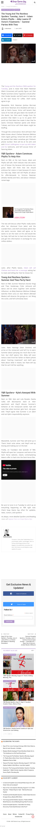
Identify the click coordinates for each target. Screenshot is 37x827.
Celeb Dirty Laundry (10, 778)
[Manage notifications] (33, 816)
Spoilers (17, 9)
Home (5, 814)
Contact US (21, 814)
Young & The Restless (7, 9)
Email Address (8, 615)
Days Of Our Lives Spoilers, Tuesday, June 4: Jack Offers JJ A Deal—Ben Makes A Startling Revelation (9, 640)
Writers (15, 814)
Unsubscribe (18, 816)
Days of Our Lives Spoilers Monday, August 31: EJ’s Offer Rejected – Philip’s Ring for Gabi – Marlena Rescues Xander (19, 790)
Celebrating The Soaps (11, 741)
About (9, 814)
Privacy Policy (30, 814)
